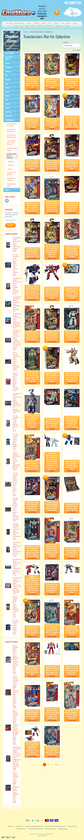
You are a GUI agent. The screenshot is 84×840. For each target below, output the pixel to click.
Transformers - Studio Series (12, 136)
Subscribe (10, 225)
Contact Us (19, 826)
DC (51, 23)
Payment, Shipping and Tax (34, 826)
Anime (30, 23)
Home (26, 32)
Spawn (27, 26)
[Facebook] (7, 201)
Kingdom (11, 161)
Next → (57, 764)
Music (16, 26)
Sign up (76, 3)
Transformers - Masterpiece (12, 130)
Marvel (69, 23)
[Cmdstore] (18, 12)
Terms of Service (50, 829)
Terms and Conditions (35, 829)
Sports (34, 26)
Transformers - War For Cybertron (13, 156)
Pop (22, 26)
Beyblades (36, 23)
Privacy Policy (72, 826)
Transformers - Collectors (12, 179)
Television (50, 26)
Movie (76, 23)
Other (67, 26)
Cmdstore (41, 834)
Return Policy (21, 829)
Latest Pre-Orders (20, 23)
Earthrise (11, 165)
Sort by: (66, 42)
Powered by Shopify (42, 836)
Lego (63, 23)
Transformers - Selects (12, 174)
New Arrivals (9, 23)
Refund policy (63, 829)
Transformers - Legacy (13, 149)
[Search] (56, 12)
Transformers (60, 26)
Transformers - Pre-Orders (12, 125)
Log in (68, 3)
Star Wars (42, 26)
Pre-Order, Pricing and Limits (55, 826)
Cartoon (44, 23)
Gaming (57, 23)
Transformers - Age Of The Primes (12, 143)
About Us (10, 826)
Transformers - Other (12, 185)
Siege (10, 169)
